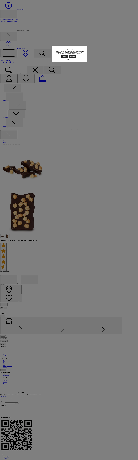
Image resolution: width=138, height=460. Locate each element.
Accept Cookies (72, 56)
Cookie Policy (79, 53)
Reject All (64, 56)
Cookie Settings (69, 59)
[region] (69, 54)
